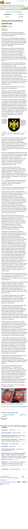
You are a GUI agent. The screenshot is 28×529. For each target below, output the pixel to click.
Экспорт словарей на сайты (5, 481)
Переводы (20, 14)
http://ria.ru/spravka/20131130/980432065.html (17, 406)
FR (26, 1)
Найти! (24, 8)
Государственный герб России (9, 435)
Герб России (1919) (6, 432)
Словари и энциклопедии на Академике (12, 5)
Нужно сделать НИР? (12, 412)
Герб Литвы (4, 461)
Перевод (10, 26)
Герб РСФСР (4, 446)
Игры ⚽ (20, 16)
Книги (7, 16)
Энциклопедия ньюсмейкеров (14, 11)
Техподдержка (9, 477)
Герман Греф (22, 414)
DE (20, 1)
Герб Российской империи (8, 449)
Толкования (7, 14)
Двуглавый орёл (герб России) (9, 439)
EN (18, 1)
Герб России (4, 430)
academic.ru (5, 2)
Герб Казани (4, 443)
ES (23, 1)
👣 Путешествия (3, 479)
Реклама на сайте (15, 477)
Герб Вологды (5, 469)
